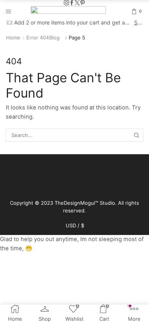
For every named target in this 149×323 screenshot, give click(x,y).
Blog (54, 37)
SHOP (138, 22)
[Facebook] (71, 3)
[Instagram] (66, 3)
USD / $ (75, 225)
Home (13, 37)
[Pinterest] (82, 3)
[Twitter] (77, 3)
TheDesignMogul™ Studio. (86, 203)
